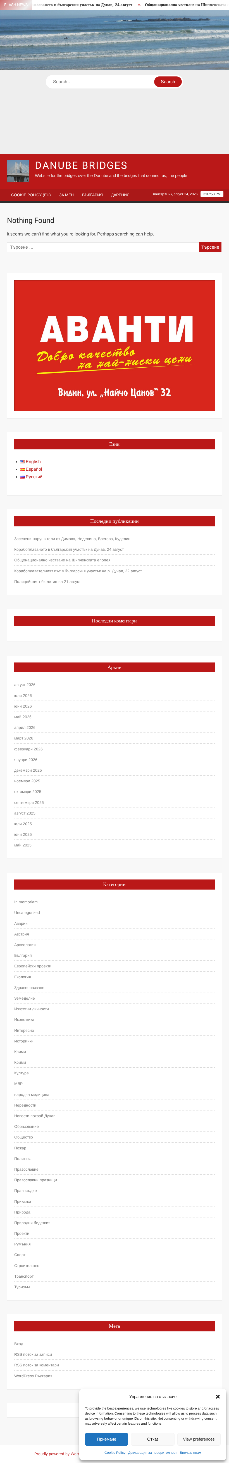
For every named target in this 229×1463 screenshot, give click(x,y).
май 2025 (23, 845)
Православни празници (35, 1180)
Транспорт (24, 1276)
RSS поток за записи (33, 1354)
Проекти (21, 1233)
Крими (20, 1051)
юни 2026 (23, 706)
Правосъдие (25, 1190)
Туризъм (22, 1287)
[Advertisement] (114, 112)
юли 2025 (23, 824)
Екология (22, 977)
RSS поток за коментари (36, 1365)
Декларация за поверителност (152, 1453)
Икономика (24, 1019)
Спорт (19, 1254)
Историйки (24, 1041)
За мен (66, 195)
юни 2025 (23, 834)
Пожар (20, 1148)
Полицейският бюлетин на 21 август (47, 581)
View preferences (199, 1439)
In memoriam (26, 902)
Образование (26, 1126)
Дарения (120, 195)
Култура (21, 1073)
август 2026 (24, 684)
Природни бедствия (32, 1223)
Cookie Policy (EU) (31, 195)
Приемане (106, 1439)
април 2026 (24, 727)
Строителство (26, 1265)
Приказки (22, 1201)
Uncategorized (27, 912)
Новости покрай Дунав (34, 1116)
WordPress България (33, 1376)
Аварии (21, 923)
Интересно (24, 1030)
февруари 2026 (28, 749)
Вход (18, 1343)
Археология (25, 944)
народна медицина (31, 1094)
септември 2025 (29, 802)
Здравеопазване (29, 987)
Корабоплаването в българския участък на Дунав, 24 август (64, 5)
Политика (23, 1158)
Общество (23, 1137)
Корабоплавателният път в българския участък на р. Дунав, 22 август (78, 571)
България (92, 195)
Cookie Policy (114, 1453)
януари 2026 (25, 759)
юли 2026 (23, 695)
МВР (18, 1083)
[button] (218, 1396)
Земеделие (24, 998)
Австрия (21, 934)
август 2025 (24, 813)
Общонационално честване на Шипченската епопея (179, 5)
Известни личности (31, 1009)
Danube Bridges (81, 165)
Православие (26, 1169)
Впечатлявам (190, 1453)
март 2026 (23, 738)
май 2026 (23, 717)
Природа (22, 1212)
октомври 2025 (27, 791)
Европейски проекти (32, 966)
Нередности (25, 1105)
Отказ (153, 1439)
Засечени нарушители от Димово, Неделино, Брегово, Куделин (72, 538)
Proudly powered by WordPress (62, 1454)
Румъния (22, 1244)
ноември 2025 (27, 781)
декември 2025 (28, 770)
